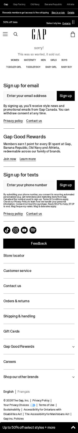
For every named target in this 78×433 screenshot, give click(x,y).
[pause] (73, 22)
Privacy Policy (40, 400)
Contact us (34, 121)
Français (24, 391)
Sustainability (11, 409)
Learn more (28, 159)
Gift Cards (11, 331)
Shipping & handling (19, 316)
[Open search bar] (15, 34)
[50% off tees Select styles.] (36, 22)
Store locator (13, 256)
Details (71, 12)
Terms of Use (47, 405)
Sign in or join (58, 12)
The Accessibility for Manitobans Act (47, 414)
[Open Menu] (5, 34)
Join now (9, 159)
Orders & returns (16, 301)
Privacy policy (13, 121)
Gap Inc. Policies (13, 418)
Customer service (17, 271)
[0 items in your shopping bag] (73, 34)
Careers (9, 362)
